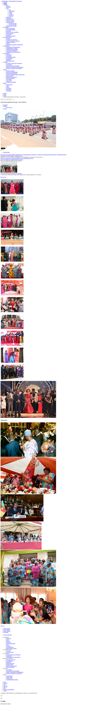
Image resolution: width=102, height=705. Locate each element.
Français (5, 2)
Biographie (8, 31)
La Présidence (6, 46)
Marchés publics (9, 75)
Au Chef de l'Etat (13, 24)
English (5, 3)
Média (4, 83)
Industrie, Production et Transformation (14, 67)
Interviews (8, 7)
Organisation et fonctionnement (13, 47)
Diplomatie (8, 59)
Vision (7, 639)
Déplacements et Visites (11, 26)
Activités (8, 38)
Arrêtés (10, 13)
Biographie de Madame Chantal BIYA (14, 44)
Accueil (5, 93)
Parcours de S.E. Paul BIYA (12, 32)
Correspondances (10, 22)
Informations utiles (10, 60)
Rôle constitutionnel (10, 28)
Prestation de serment (10, 36)
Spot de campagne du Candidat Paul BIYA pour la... (12, 159)
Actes (7, 8)
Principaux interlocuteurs (11, 73)
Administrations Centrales (11, 48)
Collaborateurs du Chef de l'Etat (13, 52)
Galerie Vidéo (9, 677)
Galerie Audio (9, 678)
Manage (5, 106)
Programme (8, 34)
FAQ (4, 688)
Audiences (8, 17)
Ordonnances (12, 11)
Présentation (8, 54)
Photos (4, 95)
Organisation (9, 656)
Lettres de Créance (10, 21)
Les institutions (9, 58)
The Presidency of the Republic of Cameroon (12, 1)
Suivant (5, 108)
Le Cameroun (6, 53)
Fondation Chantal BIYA (11, 39)
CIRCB (8, 43)
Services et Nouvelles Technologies (14, 68)
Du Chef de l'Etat (13, 23)
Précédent (5, 105)
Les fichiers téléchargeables (12, 679)
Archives (5, 685)
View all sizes (9, 107)
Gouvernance (9, 64)
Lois (10, 9)
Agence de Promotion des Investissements (15, 74)
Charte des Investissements (12, 72)
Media (4, 94)
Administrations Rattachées (12, 49)
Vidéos (7, 87)
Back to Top (3, 177)
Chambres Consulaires (11, 82)
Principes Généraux (10, 70)
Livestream (8, 90)
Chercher (5, 683)
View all (2, 625)
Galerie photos (9, 84)
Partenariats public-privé (11, 77)
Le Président (6, 27)
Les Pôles (5, 62)
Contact (5, 690)
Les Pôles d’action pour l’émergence (14, 63)
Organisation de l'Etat (11, 57)
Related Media (6, 152)
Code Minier (9, 79)
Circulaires (11, 14)
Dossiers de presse (10, 19)
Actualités (5, 4)
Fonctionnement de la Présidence (13, 654)
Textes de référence (10, 78)
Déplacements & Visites (11, 648)
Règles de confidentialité (8, 689)
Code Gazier (9, 80)
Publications (8, 89)
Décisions (11, 16)
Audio (7, 85)
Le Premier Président (10, 29)
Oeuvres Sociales (10, 652)
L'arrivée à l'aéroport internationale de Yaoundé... (11, 173)
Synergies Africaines (10, 42)
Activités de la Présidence (11, 50)
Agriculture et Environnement (12, 65)
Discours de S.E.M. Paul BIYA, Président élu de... (12, 155)
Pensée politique (9, 33)
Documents (8, 88)
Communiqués (9, 18)
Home (4, 682)
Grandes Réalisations (10, 643)
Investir (5, 69)
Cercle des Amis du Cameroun (12, 41)
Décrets (10, 12)
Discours (8, 6)
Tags (4, 684)
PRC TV (5, 687)
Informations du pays (10, 659)
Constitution (8, 55)
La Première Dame (7, 37)
